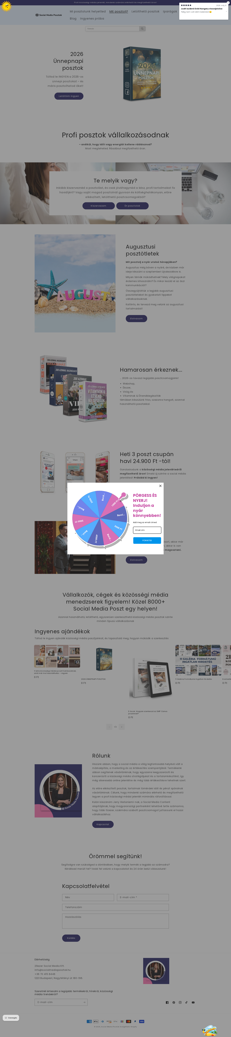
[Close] (160, 486)
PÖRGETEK (147, 540)
